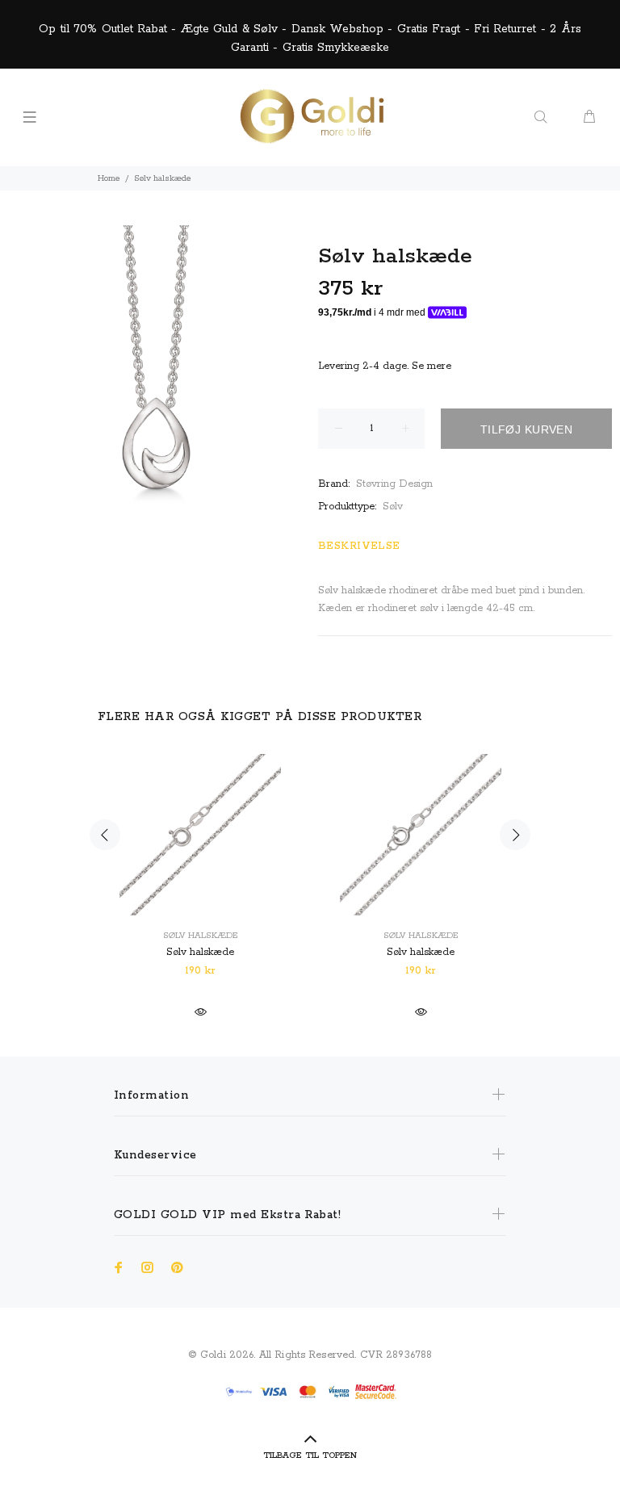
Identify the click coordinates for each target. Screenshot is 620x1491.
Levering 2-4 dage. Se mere (384, 366)
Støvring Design (394, 484)
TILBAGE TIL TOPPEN (310, 1455)
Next (515, 834)
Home (109, 178)
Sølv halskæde (200, 935)
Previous (105, 834)
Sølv (393, 506)
